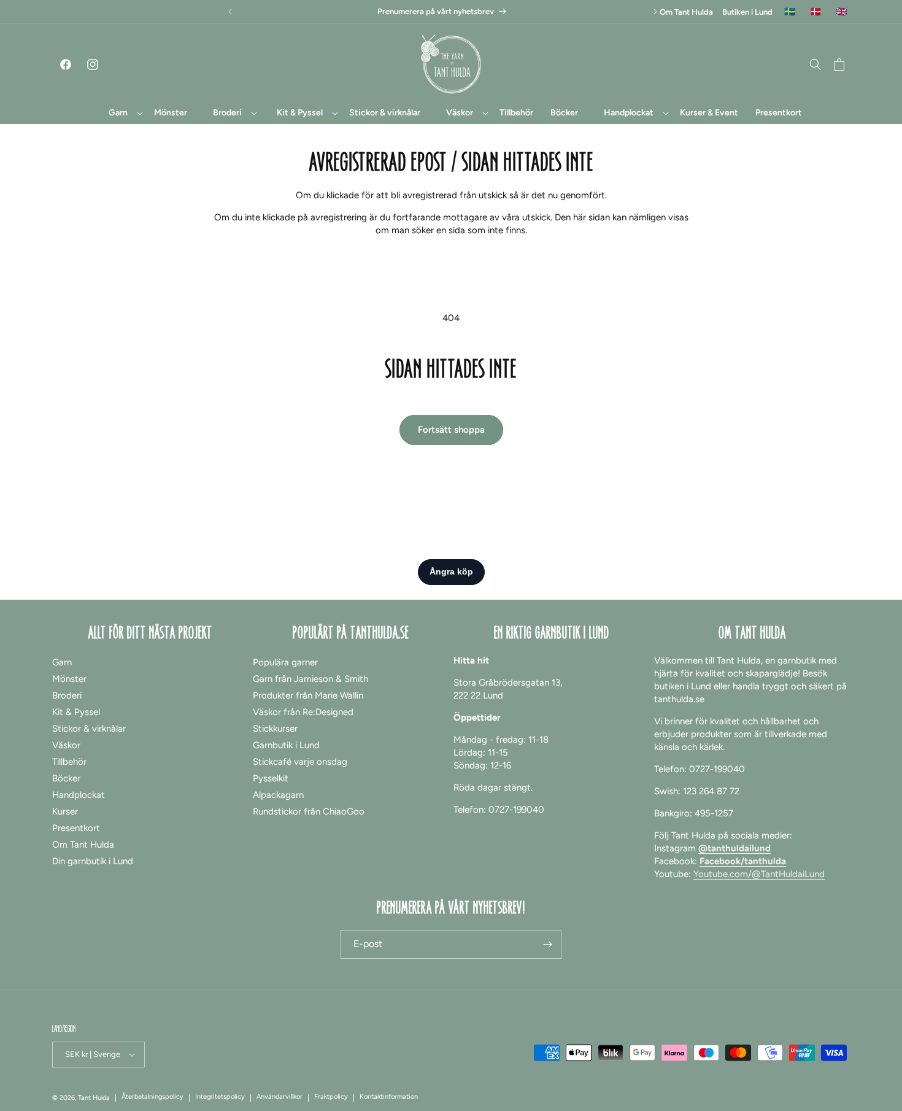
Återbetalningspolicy (152, 1097)
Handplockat (78, 794)
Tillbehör (69, 761)
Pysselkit (270, 778)
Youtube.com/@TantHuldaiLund (759, 874)
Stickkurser (275, 728)
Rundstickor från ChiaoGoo (308, 811)
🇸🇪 (790, 12)
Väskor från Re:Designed (303, 712)
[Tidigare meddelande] (230, 11)
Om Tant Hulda (686, 12)
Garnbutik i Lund (286, 745)
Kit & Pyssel (76, 712)
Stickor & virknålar (89, 728)
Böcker (66, 778)
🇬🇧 (841, 12)
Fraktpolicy (331, 1097)
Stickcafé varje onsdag (300, 761)
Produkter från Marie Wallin (308, 695)
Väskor (66, 745)
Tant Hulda (94, 1098)
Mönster (69, 678)
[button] (118, 112)
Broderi (67, 695)
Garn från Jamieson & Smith (310, 678)
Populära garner (285, 662)
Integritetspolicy (220, 1097)
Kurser (65, 811)
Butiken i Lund (747, 12)
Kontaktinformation (389, 1097)
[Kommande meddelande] (655, 11)
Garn (62, 662)
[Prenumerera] (547, 944)
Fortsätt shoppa (451, 429)
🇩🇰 (816, 12)
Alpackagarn (278, 794)
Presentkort (76, 828)
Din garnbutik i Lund (92, 861)
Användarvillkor (279, 1097)
